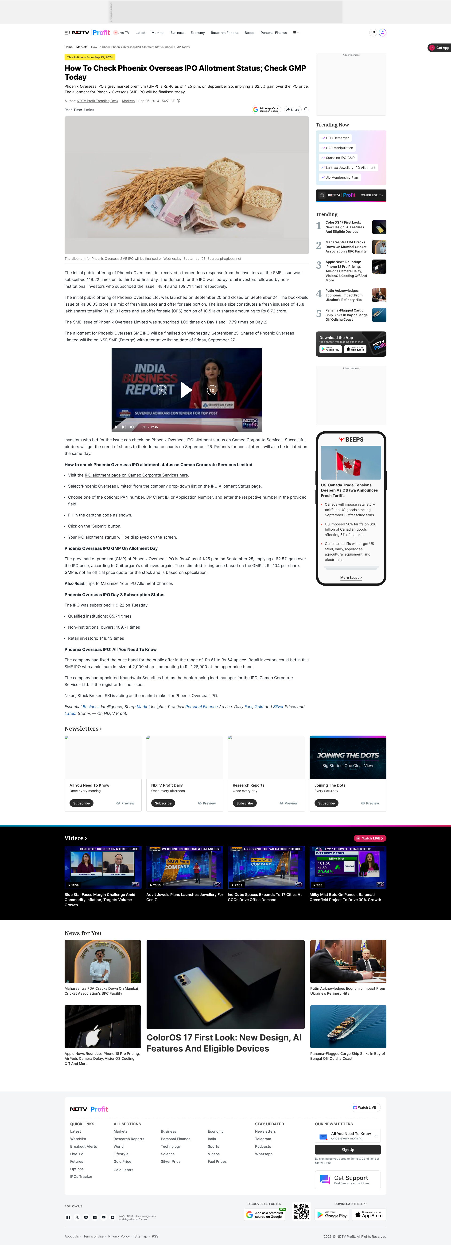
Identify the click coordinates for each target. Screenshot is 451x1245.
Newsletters (265, 1131)
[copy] (306, 109)
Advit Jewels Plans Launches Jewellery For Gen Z (184, 897)
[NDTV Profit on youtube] (103, 1217)
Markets (158, 33)
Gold (259, 706)
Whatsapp (263, 1154)
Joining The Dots (330, 785)
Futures (76, 1161)
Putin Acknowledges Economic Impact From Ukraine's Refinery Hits (347, 991)
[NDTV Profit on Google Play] (332, 1214)
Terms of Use (93, 1236)
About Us (72, 1236)
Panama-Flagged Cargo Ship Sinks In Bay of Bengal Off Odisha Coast (347, 1056)
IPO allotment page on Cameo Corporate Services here (136, 475)
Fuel (248, 706)
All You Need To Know (89, 785)
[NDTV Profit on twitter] (77, 1217)
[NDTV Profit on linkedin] (94, 1217)
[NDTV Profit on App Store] (369, 1214)
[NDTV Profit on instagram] (85, 1217)
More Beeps (350, 577)
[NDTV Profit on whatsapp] (112, 1217)
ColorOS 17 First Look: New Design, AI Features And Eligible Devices (224, 1043)
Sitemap (141, 1236)
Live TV (123, 33)
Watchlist (78, 1139)
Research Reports (225, 33)
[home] (91, 30)
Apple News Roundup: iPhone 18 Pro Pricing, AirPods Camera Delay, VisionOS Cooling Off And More (102, 1058)
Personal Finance (274, 33)
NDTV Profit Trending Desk (97, 101)
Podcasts (263, 1146)
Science (168, 1154)
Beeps (250, 33)
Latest (140, 33)
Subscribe (81, 803)
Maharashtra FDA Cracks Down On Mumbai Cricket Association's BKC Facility (101, 991)
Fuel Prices (217, 1161)
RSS (155, 1236)
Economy (198, 33)
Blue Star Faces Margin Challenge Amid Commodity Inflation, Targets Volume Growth (100, 899)
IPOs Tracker (81, 1176)
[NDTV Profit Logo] (89, 1107)
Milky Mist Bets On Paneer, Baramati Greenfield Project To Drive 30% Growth (345, 897)
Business (178, 33)
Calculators (123, 1170)
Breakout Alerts (83, 1146)
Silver (278, 706)
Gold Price (122, 1161)
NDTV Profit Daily (167, 785)
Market (143, 706)
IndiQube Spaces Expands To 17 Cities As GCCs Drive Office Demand (265, 897)
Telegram (263, 1139)
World (119, 1146)
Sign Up (348, 1150)
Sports (213, 1146)
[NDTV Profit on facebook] (68, 1217)
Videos (214, 1154)
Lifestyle (121, 1154)
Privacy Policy (119, 1236)
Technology (171, 1146)
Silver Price (171, 1161)
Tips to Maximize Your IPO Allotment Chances (130, 583)
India (212, 1139)
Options (77, 1169)
